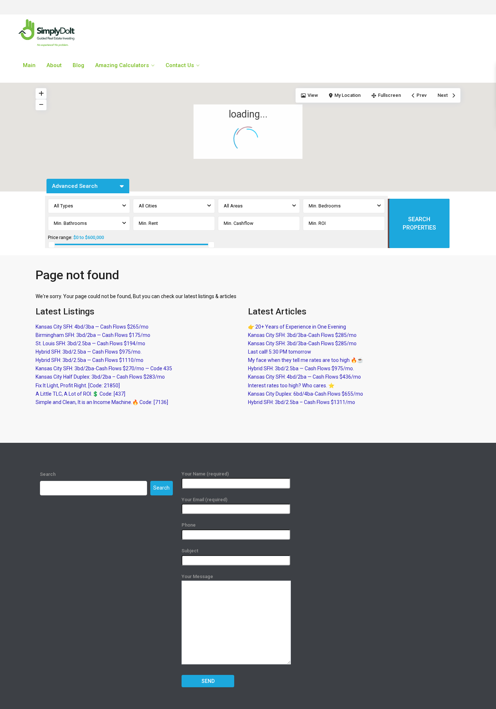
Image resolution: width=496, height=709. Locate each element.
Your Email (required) (204, 499)
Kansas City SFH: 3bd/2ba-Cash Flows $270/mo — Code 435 (104, 368)
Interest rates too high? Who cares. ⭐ (291, 385)
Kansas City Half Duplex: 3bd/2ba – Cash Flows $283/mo (100, 377)
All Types (63, 206)
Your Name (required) (205, 474)
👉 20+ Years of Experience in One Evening (297, 327)
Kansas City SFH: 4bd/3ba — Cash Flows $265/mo (92, 327)
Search (48, 474)
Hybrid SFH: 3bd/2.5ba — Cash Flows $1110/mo (89, 360)
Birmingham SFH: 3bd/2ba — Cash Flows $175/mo (93, 335)
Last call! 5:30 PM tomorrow (279, 352)
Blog (78, 65)
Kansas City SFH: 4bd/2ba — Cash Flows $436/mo (304, 377)
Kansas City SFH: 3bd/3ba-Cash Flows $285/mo (302, 335)
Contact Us (180, 65)
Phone (189, 525)
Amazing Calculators (122, 65)
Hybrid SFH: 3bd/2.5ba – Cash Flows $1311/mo (301, 402)
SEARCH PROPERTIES (419, 223)
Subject (190, 550)
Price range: (60, 237)
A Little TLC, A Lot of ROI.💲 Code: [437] (80, 394)
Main (29, 65)
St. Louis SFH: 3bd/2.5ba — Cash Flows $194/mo (90, 343)
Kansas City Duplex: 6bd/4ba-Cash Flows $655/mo (305, 394)
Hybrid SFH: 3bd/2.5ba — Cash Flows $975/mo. (89, 352)
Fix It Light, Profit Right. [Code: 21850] (78, 385)
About (54, 65)
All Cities (148, 206)
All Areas (233, 206)
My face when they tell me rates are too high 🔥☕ (305, 360)
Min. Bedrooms (325, 206)
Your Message (197, 576)
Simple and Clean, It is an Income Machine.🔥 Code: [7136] (102, 402)
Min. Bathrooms (70, 223)
